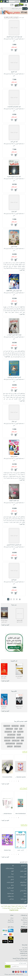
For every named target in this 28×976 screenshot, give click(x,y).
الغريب (20, 729)
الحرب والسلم (7, 741)
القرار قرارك (14, 212)
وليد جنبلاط (19, 708)
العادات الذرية (20, 732)
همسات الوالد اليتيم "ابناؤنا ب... (14, 335)
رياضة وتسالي (23, 891)
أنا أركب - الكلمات (20, 850)
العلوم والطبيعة (10, 888)
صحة (12, 874)
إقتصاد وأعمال (23, 871)
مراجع (12, 885)
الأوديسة (19, 735)
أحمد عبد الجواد (19, 622)
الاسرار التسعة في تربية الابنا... (14, 377)
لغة (13, 866)
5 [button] (9, 781)
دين (25, 888)
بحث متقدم (21, 906)
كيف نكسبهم (14, 72)
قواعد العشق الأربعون (10, 743)
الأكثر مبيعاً (19, 908)
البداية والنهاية (7, 726)
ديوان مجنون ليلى (11, 735)
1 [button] (18, 781)
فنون (25, 868)
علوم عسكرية (23, 899)
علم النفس (11, 899)
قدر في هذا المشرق (19, 706)
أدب (25, 880)
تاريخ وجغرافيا (23, 877)
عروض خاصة (7, 906)
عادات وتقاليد (11, 896)
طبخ (25, 874)
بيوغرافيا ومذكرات (10, 868)
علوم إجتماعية (10, 893)
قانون (25, 902)
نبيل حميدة (19, 678)
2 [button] (16, 781)
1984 (22, 741)
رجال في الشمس (20, 738)
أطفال (12, 871)
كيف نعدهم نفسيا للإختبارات (14, 107)
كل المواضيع (23, 866)
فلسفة (25, 893)
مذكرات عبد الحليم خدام (9, 738)
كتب (26, 906)
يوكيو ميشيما (3, 678)
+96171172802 (23, 952)
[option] (20, 766)
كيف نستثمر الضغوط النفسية (14, 177)
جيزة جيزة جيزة (4, 706)
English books (13, 910)
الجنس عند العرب (15, 741)
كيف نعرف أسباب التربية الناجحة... (14, 37)
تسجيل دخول (23, 1)
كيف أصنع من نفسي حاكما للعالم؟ (14, 291)
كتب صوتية (14, 906)
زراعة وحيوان (11, 877)
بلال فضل (3, 708)
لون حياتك (14, 421)
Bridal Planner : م (7, 814)
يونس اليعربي (4, 622)
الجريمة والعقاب (9, 729)
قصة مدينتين (19, 743)
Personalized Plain (7, 777)
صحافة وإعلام (23, 882)
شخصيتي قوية (14, 456)
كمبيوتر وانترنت (10, 882)
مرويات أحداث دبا (4, 620)
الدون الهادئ (9, 746)
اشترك (7, 966)
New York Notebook (21, 814)
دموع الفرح (14, 580)
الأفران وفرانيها (19, 620)
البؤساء (16, 729)
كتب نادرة (13, 908)
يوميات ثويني (14, 246)
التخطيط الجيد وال (19, 676)
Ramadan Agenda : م (20, 777)
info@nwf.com (23, 953)
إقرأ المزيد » (21, 270)
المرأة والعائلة (23, 885)
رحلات (25, 896)
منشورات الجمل (17, 746)
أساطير (12, 880)
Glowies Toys (7, 850)
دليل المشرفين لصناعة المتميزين (14, 545)
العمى (14, 732)
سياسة (12, 891)
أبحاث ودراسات (6, 908)
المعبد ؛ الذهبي (3, 676)
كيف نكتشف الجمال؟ (14, 501)
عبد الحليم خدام (8, 732)
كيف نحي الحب (14, 142)
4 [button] (11, 781)
